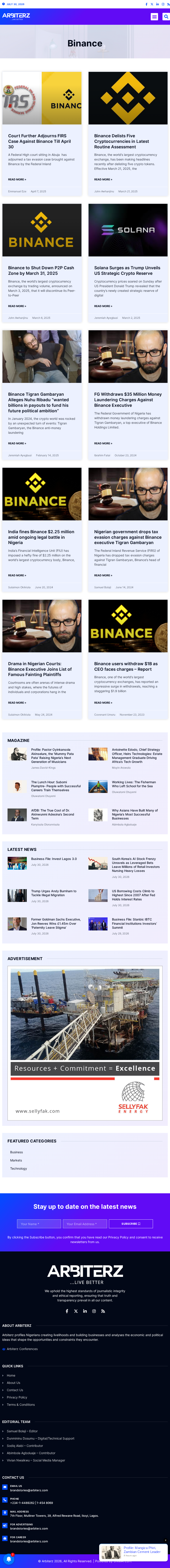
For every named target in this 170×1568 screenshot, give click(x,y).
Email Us (16, 1486)
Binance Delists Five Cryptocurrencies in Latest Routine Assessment (121, 141)
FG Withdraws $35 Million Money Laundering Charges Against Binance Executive (128, 400)
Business (16, 1152)
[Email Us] (5, 1487)
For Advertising (21, 1524)
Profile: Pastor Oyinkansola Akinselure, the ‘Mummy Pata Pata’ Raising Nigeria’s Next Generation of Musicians (52, 756)
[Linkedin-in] (157, 4)
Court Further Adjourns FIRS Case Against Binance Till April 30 (39, 141)
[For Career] (5, 1538)
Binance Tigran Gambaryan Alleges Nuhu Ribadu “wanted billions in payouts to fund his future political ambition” (38, 402)
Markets (16, 1160)
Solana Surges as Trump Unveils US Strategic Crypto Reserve (127, 270)
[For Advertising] (5, 1525)
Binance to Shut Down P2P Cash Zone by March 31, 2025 (41, 270)
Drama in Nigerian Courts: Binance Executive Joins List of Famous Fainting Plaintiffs (40, 669)
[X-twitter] (152, 4)
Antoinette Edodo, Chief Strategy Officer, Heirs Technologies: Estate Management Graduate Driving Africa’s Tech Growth (137, 756)
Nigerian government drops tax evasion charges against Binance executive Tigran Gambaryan (128, 537)
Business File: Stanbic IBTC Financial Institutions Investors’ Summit (134, 923)
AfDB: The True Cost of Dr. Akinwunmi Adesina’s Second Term (52, 814)
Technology (18, 1168)
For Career (18, 1537)
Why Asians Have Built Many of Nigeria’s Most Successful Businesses (135, 814)
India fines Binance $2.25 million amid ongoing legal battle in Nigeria (41, 537)
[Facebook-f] (146, 4)
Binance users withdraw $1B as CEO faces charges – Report (126, 666)
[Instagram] (163, 4)
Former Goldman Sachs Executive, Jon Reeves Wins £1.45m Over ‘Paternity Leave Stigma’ (56, 923)
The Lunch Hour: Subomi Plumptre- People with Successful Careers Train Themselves (56, 786)
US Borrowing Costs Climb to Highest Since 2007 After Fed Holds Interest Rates (133, 895)
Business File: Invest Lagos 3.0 (54, 859)
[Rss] (168, 4)
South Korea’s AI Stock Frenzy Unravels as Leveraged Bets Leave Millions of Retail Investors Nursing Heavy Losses (136, 865)
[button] (154, 16)
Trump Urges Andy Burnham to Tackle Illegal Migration (53, 893)
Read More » (17, 179)
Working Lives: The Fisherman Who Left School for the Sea (134, 784)
